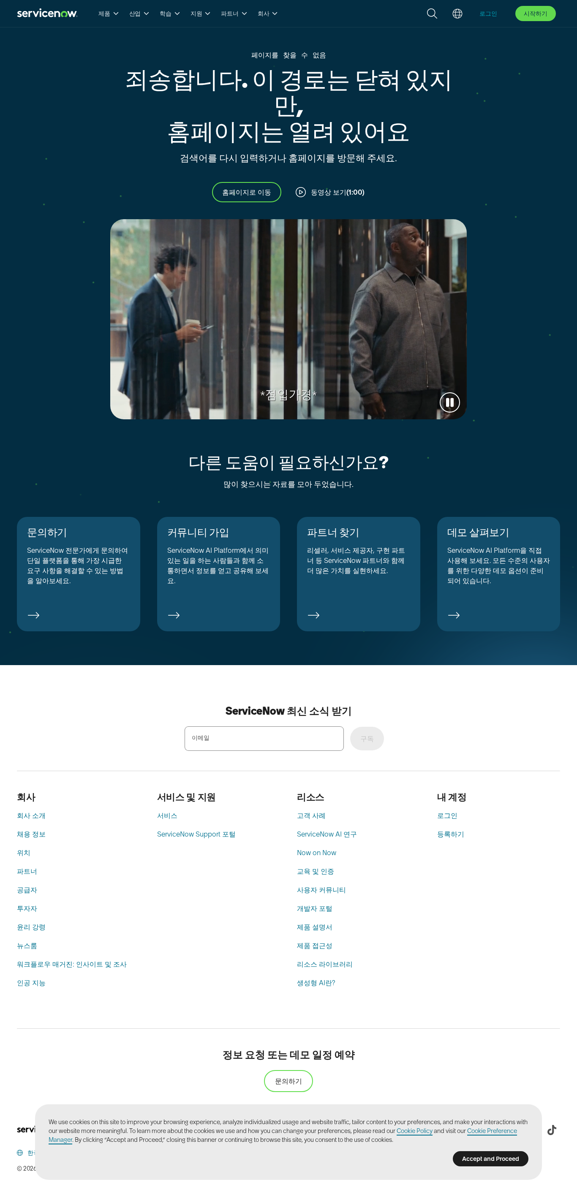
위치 (23, 852)
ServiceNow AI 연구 (327, 834)
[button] (108, 13)
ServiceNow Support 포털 (196, 834)
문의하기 (288, 1081)
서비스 (167, 815)
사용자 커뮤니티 (321, 890)
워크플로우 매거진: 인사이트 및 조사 (72, 964)
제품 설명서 (314, 927)
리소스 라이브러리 (325, 964)
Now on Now (316, 852)
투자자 (27, 908)
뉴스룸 (27, 945)
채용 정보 (31, 834)
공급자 (27, 890)
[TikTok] (551, 1130)
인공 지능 (31, 982)
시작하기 (535, 13)
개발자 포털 (314, 908)
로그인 (447, 815)
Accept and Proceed (490, 1159)
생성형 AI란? (316, 982)
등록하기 (450, 834)
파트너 (27, 871)
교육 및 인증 (315, 871)
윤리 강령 (31, 927)
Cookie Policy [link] (415, 1131)
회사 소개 (31, 815)
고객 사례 (311, 815)
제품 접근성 (314, 945)
